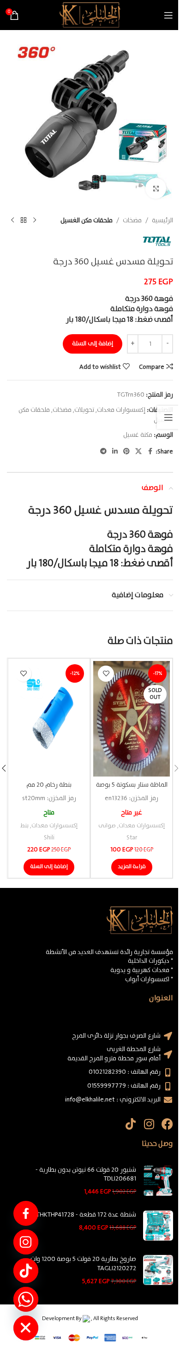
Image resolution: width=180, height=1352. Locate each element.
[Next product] (12, 220)
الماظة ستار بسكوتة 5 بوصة (132, 785)
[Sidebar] (168, 417)
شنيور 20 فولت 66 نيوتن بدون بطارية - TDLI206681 (86, 1175)
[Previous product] (34, 220)
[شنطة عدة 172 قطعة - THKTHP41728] (158, 1226)
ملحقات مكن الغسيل (86, 220)
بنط (24, 826)
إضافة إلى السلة (92, 344)
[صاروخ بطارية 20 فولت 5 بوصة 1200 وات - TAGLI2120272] (158, 1270)
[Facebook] (167, 1124)
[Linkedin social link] (114, 451)
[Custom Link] (25, 1213)
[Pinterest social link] (126, 451)
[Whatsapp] (25, 1299)
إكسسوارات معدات (121, 410)
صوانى (107, 826)
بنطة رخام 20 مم (49, 785)
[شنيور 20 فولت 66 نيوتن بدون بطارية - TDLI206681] (158, 1181)
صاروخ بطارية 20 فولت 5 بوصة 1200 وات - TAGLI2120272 (81, 1264)
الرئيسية (162, 220)
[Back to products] (23, 220)
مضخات (132, 220)
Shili (49, 838)
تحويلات (84, 410)
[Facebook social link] (150, 451)
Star (131, 838)
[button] (49, 867)
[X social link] (138, 451)
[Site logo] (90, 15)
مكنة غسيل (137, 435)
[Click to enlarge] (155, 188)
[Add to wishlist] (106, 674)
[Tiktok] (130, 1124)
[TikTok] (25, 1270)
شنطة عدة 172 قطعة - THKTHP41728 (86, 1215)
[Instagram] (149, 1124)
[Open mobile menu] (168, 15)
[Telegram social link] (103, 451)
